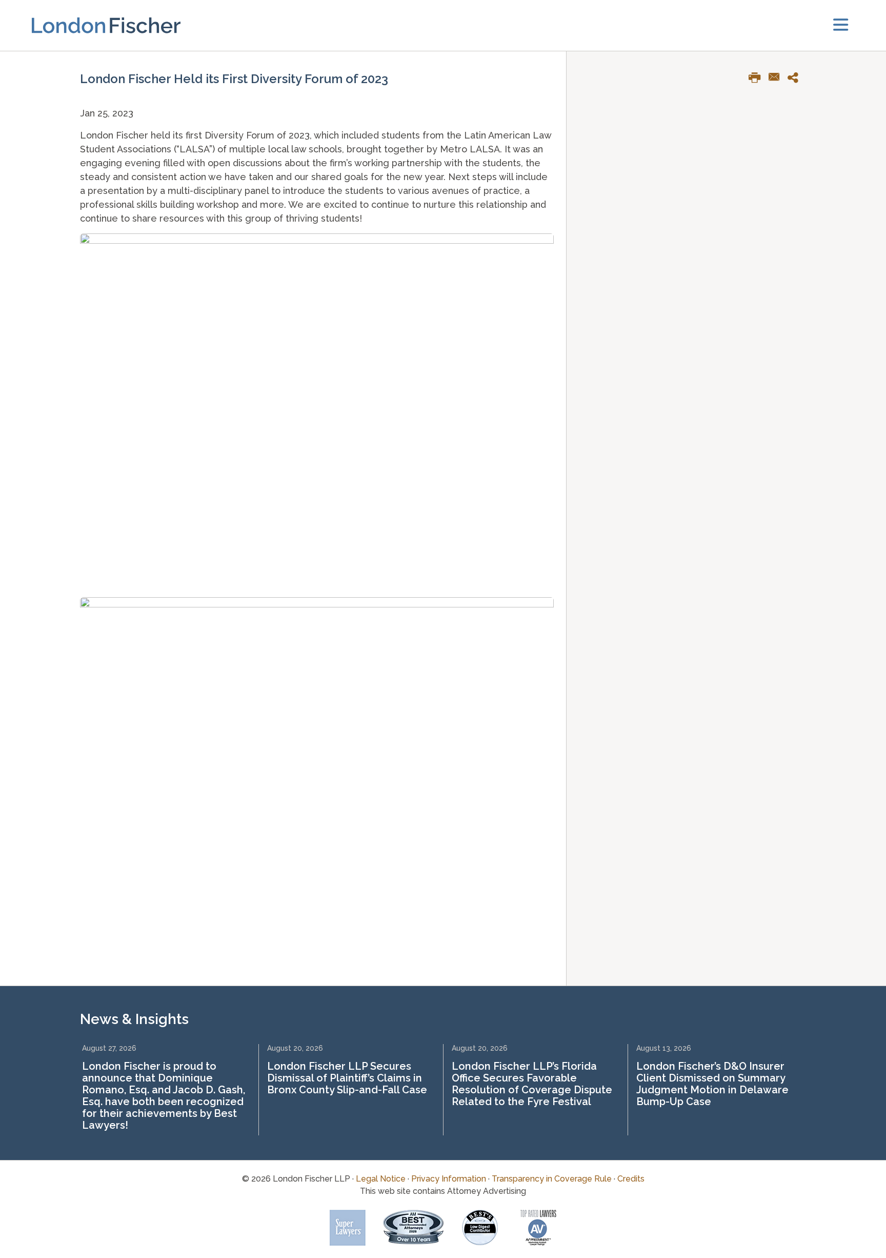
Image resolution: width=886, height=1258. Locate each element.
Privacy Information (448, 1179)
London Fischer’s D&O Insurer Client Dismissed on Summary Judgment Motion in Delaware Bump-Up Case (712, 1084)
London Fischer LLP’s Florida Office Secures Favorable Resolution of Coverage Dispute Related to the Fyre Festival (532, 1084)
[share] (797, 79)
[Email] (778, 78)
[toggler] (840, 25)
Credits (631, 1179)
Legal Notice (381, 1179)
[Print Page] (759, 79)
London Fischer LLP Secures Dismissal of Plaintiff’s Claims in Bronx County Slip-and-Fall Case (347, 1078)
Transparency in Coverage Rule (552, 1179)
